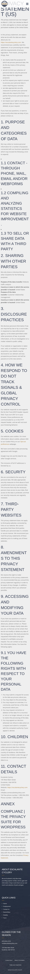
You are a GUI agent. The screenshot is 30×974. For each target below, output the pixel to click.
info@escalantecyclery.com (9, 943)
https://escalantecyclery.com (11, 42)
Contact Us (6, 909)
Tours (4, 918)
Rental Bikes (6, 912)
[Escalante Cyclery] (4, 4)
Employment (7, 906)
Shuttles (5, 915)
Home (5, 903)
